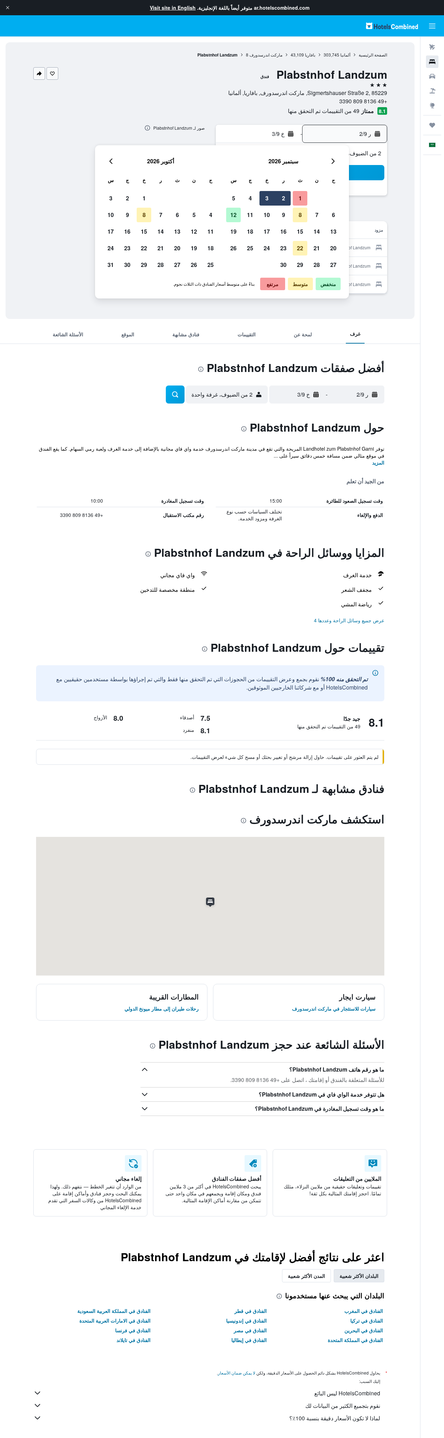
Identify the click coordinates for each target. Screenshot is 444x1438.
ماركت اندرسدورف (265, 55)
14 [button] (317, 231)
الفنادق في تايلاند (134, 1339)
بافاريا (310, 55)
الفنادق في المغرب (363, 1310)
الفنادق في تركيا (366, 1320)
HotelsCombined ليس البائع (347, 1393)
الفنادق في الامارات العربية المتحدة (115, 1320)
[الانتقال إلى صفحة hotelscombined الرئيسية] (392, 26)
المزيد (378, 462)
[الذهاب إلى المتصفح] (432, 105)
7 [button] (316, 215)
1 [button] (300, 198)
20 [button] (333, 248)
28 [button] (317, 265)
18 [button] (250, 231)
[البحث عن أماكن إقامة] (432, 62)
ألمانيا (345, 55)
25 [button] (250, 248)
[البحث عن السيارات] (432, 76)
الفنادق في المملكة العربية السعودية (114, 1310)
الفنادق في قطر (250, 1310)
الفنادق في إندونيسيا (246, 1320)
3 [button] (266, 198)
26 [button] (233, 248)
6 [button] (333, 215)
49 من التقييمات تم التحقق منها (323, 111)
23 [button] (283, 248)
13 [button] (333, 231)
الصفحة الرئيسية (373, 55)
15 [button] (300, 231)
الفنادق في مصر (250, 1330)
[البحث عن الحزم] (432, 91)
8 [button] (300, 215)
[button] (7, 7)
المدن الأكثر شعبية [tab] (306, 1275)
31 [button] (111, 265)
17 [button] (267, 231)
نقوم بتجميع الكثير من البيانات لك (342, 1406)
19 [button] (233, 231)
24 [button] (267, 248)
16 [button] (283, 231)
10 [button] (267, 215)
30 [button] (283, 265)
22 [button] (300, 248)
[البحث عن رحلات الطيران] (432, 47)
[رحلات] (432, 125)
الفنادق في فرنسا (133, 1330)
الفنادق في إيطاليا (249, 1339)
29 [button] (300, 265)
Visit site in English (173, 7)
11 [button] (250, 215)
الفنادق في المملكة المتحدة (355, 1339)
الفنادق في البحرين (363, 1330)
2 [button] (283, 198)
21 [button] (317, 248)
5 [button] (233, 198)
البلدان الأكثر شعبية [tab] (359, 1275)
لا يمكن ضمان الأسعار (236, 1373)
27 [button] (333, 265)
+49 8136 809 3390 (363, 101)
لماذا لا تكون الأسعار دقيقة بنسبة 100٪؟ (334, 1418)
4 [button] (250, 198)
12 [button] (233, 215)
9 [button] (283, 215)
